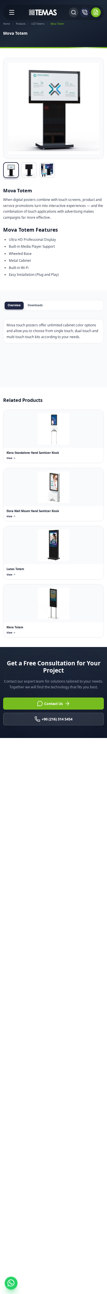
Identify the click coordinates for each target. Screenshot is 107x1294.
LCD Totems (38, 23)
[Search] (73, 12)
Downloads (35, 305)
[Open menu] (11, 12)
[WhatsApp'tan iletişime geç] (11, 1283)
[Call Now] (85, 12)
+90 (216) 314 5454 (57, 719)
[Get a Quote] (96, 12)
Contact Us (53, 703)
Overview (14, 305)
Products (21, 23)
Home (6, 23)
